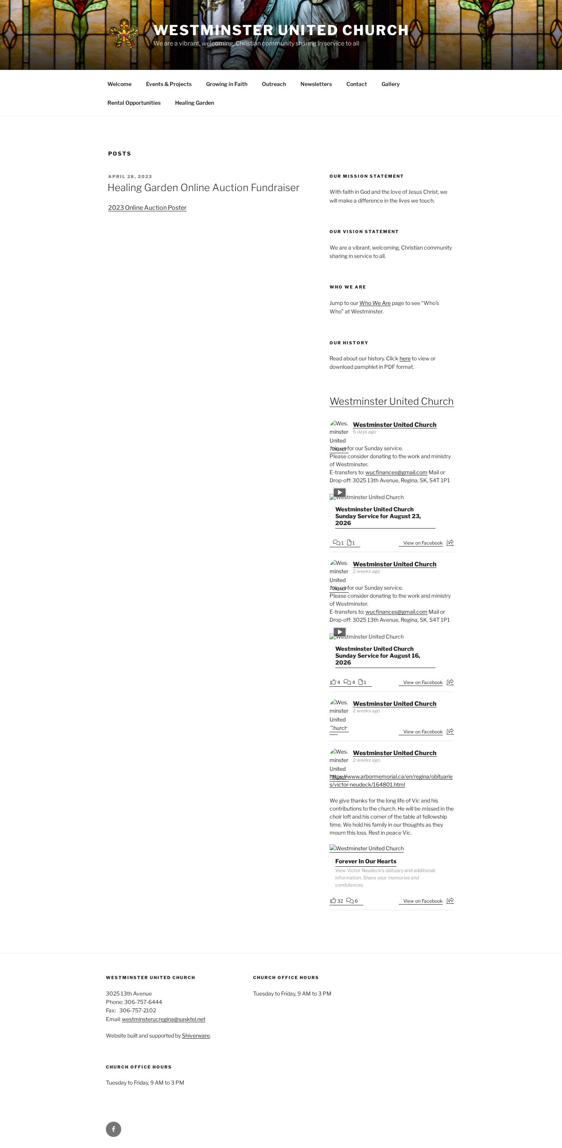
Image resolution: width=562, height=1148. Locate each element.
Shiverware (196, 1035)
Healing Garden (194, 102)
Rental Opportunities (134, 102)
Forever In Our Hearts (365, 861)
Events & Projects (169, 84)
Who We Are (375, 303)
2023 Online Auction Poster (147, 207)
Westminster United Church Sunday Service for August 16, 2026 (377, 655)
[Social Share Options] (450, 543)
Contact (356, 84)
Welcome (119, 84)
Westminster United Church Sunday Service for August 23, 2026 (378, 516)
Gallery (391, 84)
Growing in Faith (226, 84)
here (405, 358)
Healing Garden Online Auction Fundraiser (203, 187)
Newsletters (316, 84)
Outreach (274, 84)
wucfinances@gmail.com (396, 472)
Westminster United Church (281, 30)
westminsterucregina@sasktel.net (163, 1019)
